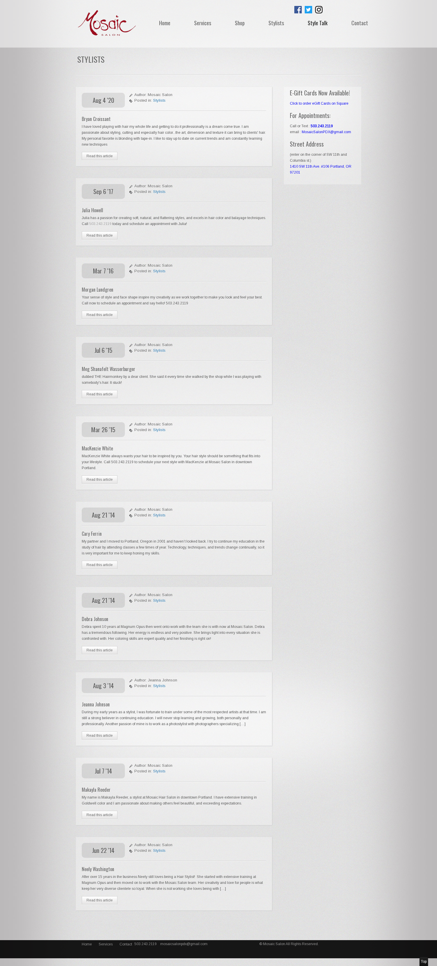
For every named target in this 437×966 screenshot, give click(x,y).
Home (164, 23)
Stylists (276, 23)
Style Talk (318, 23)
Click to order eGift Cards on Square (319, 103)
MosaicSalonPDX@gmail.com (326, 132)
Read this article (100, 156)
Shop (240, 23)
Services (202, 23)
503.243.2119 (100, 224)
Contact (359, 23)
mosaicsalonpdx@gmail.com (184, 944)
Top (424, 961)
